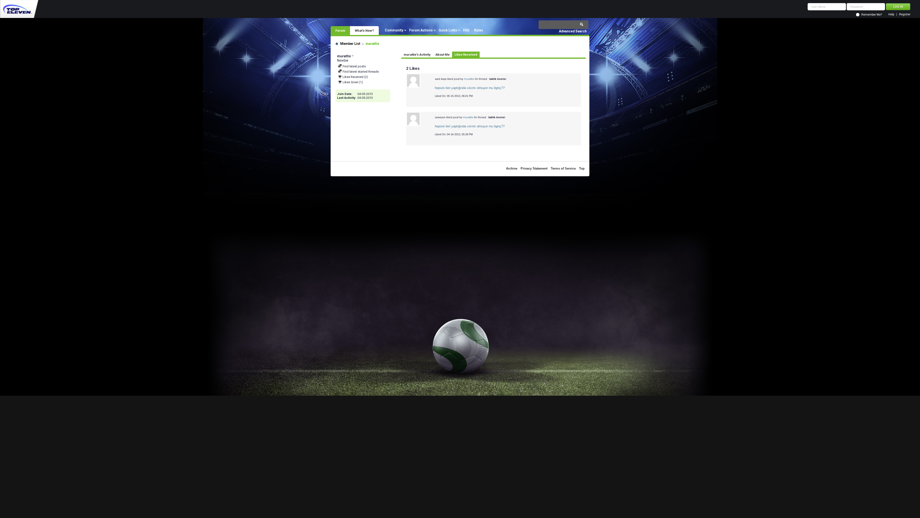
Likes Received (465, 54)
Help (891, 14)
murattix (469, 79)
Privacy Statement (534, 168)
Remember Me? (871, 14)
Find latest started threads (360, 71)
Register (904, 14)
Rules (478, 30)
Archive (511, 168)
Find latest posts (354, 66)
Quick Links (448, 30)
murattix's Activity (417, 54)
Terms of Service (563, 168)
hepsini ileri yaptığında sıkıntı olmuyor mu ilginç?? (470, 88)
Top (582, 168)
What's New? (364, 30)
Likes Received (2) (355, 77)
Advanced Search (573, 31)
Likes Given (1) (352, 82)
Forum (340, 30)
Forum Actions (421, 30)
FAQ (466, 30)
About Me (442, 54)
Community (394, 30)
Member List (350, 44)
